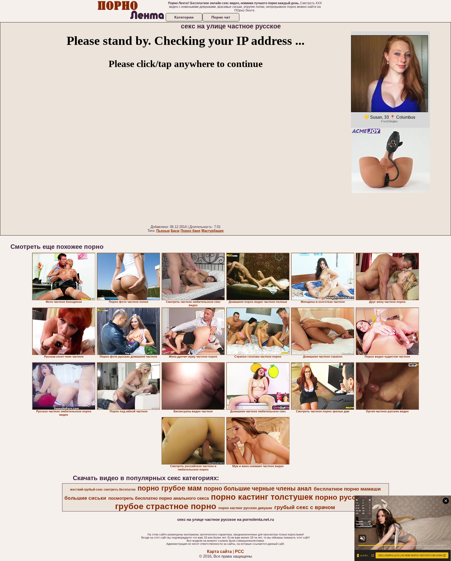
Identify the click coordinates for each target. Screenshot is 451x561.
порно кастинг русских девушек (245, 508)
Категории (184, 17)
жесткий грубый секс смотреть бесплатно (102, 489)
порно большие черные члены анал (258, 488)
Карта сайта (219, 551)
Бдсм (175, 231)
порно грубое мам (170, 488)
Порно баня (190, 231)
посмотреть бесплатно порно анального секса (158, 498)
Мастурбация (212, 231)
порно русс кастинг (350, 497)
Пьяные (163, 231)
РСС (239, 551)
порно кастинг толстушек (262, 496)
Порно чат (220, 17)
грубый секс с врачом (304, 507)
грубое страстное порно (165, 506)
